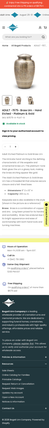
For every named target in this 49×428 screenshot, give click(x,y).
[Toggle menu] (3, 27)
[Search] (43, 37)
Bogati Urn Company (20, 419)
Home (5, 45)
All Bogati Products (21, 45)
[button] (46, 214)
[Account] (40, 27)
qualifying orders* (20, 268)
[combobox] (24, 37)
